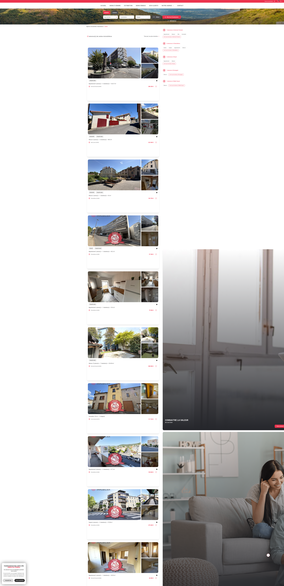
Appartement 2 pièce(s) (102, 251)
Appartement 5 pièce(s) (102, 83)
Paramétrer (8, 580)
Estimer (115, 12)
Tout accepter (20, 580)
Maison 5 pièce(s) (100, 139)
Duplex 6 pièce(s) (100, 522)
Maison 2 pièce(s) (100, 195)
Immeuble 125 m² (97, 416)
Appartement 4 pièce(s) (102, 469)
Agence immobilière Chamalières (94, 26)
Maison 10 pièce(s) (101, 363)
